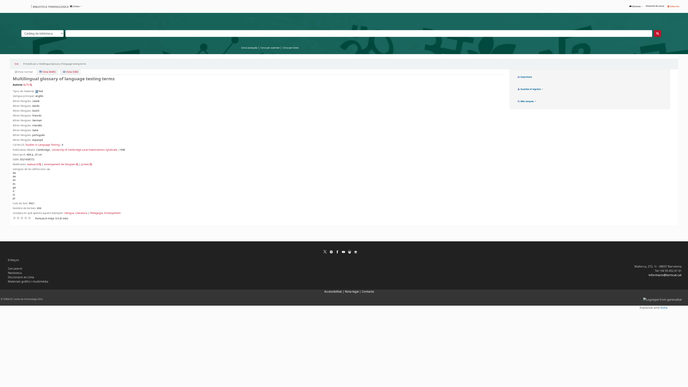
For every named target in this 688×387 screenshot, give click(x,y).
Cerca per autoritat (270, 47)
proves (85, 164)
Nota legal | (353, 292)
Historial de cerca (655, 6)
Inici (17, 64)
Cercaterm (15, 269)
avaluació (32, 164)
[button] (75, 6)
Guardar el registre (530, 89)
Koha (663, 308)
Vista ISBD (71, 72)
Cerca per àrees (291, 47)
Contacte (368, 292)
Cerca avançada (249, 47)
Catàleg (14, 6)
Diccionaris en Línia (21, 277)
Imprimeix (526, 77)
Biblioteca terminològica (51, 6)
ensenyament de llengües (59, 164)
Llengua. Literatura (75, 213)
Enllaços (13, 260)
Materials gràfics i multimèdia (28, 282)
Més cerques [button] (527, 101)
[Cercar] (657, 33)
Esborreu (674, 6)
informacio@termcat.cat (665, 275)
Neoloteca (15, 273)
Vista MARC (49, 72)
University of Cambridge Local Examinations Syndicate (84, 150)
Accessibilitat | (334, 292)
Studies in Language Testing (42, 145)
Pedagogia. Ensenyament (105, 213)
